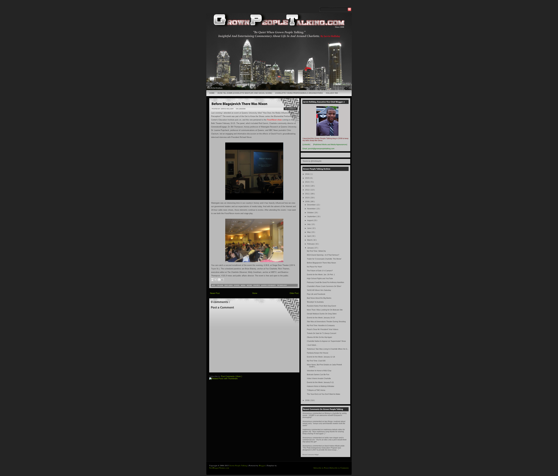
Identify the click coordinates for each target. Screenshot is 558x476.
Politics (256, 285)
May (309, 232)
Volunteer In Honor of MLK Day (319, 371)
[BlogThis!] (215, 279)
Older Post (294, 293)
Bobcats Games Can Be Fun (318, 375)
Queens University (268, 285)
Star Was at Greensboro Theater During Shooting (326, 322)
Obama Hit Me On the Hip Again (319, 337)
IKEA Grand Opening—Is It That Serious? (323, 255)
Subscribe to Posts (321, 468)
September (311, 217)
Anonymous (307, 413)
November (311, 209)
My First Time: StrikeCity (316, 251)
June (309, 228)
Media (243, 285)
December (311, 205)
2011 (307, 194)
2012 (307, 190)
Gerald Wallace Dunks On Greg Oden (322, 314)
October (310, 213)
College (220, 285)
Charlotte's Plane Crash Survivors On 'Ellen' (324, 286)
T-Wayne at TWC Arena (316, 390)
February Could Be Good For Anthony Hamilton (325, 282)
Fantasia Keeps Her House (317, 353)
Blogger (262, 465)
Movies (250, 285)
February (311, 244)
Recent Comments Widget (311, 454)
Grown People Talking (238, 465)
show (274, 120)
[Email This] (212, 279)
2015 (307, 178)
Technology (282, 285)
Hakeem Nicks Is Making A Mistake (320, 386)
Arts (214, 285)
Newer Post (215, 293)
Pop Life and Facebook (316, 294)
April (309, 236)
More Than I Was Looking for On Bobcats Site (325, 310)
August (310, 220)
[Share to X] (219, 279)
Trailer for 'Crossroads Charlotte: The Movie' (324, 259)
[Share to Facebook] (222, 279)
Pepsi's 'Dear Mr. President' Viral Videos (322, 329)
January (310, 248)
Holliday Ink (332, 93)
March (310, 240)
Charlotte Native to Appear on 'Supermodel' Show (326, 341)
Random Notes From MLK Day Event (321, 306)
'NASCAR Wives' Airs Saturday (319, 290)
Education (229, 285)
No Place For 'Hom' (314, 267)
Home (211, 93)
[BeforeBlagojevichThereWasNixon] (239, 103)
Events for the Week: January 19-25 (321, 318)
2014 (307, 182)
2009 (307, 202)
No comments (290, 109)
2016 (307, 174)
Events (237, 285)
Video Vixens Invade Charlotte (319, 378)
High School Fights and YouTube (320, 278)
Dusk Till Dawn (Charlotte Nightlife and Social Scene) (245, 93)
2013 (307, 186)
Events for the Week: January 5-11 (320, 382)
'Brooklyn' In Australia (315, 302)
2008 (307, 400)
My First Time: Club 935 (316, 361)
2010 (307, 198)
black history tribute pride (334, 446)
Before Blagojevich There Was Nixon (321, 263)
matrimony (307, 430)
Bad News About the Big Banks (319, 298)
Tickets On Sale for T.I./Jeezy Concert (321, 333)
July (309, 224)
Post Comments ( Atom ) (231, 376)
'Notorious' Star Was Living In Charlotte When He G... (327, 349)
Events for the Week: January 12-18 (321, 357)
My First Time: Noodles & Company (321, 325)
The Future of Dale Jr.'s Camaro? (320, 271)
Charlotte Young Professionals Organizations (299, 93)
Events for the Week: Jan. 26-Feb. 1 (321, 275)
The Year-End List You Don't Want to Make (323, 394)
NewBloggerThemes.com (219, 468)
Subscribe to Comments (339, 468)
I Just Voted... (312, 345)
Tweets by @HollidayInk (312, 161)
